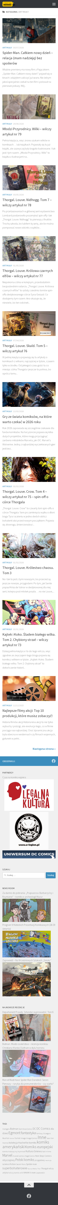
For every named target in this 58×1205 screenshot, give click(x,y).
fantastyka (28, 1132)
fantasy (39, 1133)
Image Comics (31, 1138)
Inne (42, 1137)
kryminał (21, 1151)
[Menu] (54, 4)
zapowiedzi (40, 1173)
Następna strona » (44, 749)
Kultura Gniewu (33, 1151)
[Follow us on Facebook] (54, 761)
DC (34, 1128)
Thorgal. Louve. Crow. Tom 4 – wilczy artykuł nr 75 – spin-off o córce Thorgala (25, 496)
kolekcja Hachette (19, 1142)
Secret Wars (21, 1164)
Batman (14, 1128)
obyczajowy (8, 1160)
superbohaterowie (14, 1168)
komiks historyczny (9, 1151)
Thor (39, 1169)
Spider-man (31, 1164)
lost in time (46, 1151)
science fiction (9, 1164)
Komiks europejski (39, 1146)
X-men (33, 1172)
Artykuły (7, 47)
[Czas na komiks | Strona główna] (11, 4)
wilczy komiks (14, 1173)
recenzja (48, 1160)
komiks (32, 1142)
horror (12, 1138)
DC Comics (43, 1128)
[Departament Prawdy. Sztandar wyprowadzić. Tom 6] (26, 1040)
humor (17, 1138)
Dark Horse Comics (25, 1129)
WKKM (26, 1172)
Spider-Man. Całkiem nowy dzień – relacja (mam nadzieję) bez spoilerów (27, 57)
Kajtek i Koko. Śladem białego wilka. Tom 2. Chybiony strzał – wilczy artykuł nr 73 (28, 639)
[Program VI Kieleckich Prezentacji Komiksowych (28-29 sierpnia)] (26, 956)
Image (23, 1138)
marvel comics (18, 1156)
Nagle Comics (30, 1156)
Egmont (14, 1132)
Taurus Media (32, 1169)
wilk (21, 1173)
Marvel (7, 1155)
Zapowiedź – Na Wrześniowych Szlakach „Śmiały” (26, 960)
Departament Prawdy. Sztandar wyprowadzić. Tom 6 (27, 1012)
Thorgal (44, 1168)
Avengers (6, 1129)
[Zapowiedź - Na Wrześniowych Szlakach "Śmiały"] (26, 995)
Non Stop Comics (43, 1155)
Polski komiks (24, 1160)
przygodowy (40, 1160)
